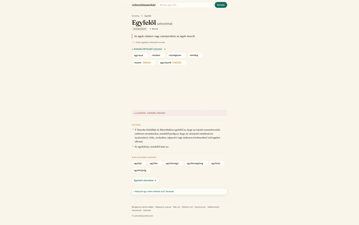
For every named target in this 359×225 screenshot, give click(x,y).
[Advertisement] (216, 87)
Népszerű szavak (163, 207)
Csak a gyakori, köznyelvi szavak (150, 42)
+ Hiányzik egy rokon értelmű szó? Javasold (153, 191)
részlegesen (175, 55)
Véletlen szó (187, 207)
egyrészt (138, 55)
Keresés (221, 4)
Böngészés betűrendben (143, 207)
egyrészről (165, 62)
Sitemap (147, 210)
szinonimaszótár (144, 5)
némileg (194, 55)
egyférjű (215, 163)
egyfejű (138, 163)
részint (137, 62)
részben (156, 55)
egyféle (154, 163)
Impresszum (200, 207)
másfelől (151, 113)
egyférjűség (140, 170)
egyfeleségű (172, 163)
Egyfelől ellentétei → (145, 180)
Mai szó (176, 207)
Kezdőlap (136, 16)
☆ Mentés (153, 29)
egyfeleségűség (195, 163)
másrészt (161, 113)
